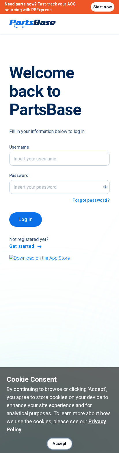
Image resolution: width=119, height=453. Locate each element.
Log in (25, 219)
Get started (21, 246)
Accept (59, 443)
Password (19, 175)
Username (19, 147)
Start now (102, 7)
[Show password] (105, 187)
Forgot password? (91, 200)
